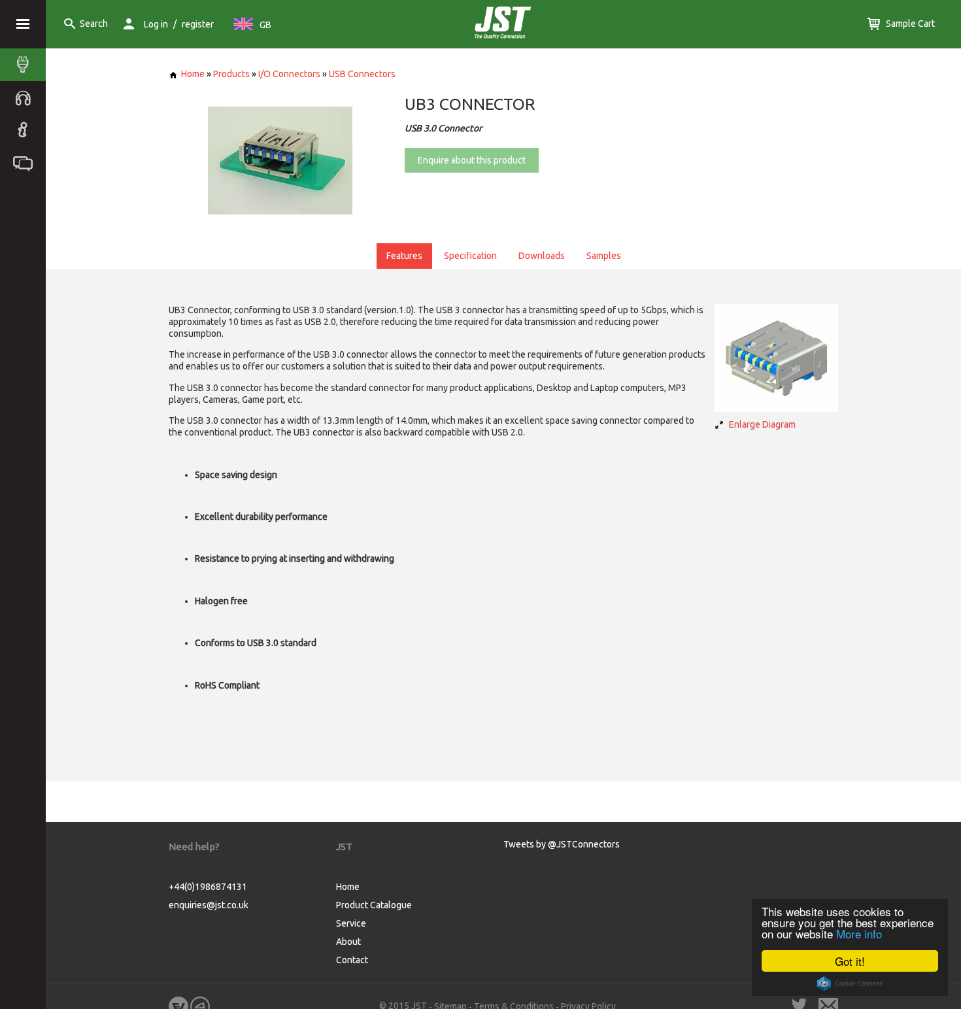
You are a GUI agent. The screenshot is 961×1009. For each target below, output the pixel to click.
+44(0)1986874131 (208, 886)
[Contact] (26, 162)
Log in (156, 24)
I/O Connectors (289, 74)
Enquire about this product (472, 160)
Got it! (850, 961)
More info (859, 933)
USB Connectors (362, 74)
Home (193, 74)
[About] (26, 130)
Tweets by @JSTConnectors (561, 844)
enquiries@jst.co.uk (208, 905)
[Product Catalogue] (26, 64)
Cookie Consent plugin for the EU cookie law (850, 983)
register (198, 24)
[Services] (26, 97)
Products (231, 74)
